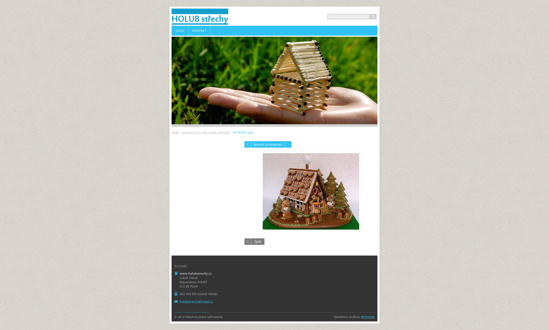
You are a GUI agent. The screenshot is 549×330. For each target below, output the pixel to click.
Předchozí (247, 144)
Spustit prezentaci (268, 144)
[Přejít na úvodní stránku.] (200, 22)
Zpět (257, 241)
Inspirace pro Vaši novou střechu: (206, 132)
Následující (288, 144)
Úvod (175, 132)
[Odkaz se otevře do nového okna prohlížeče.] (311, 191)
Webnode (368, 317)
